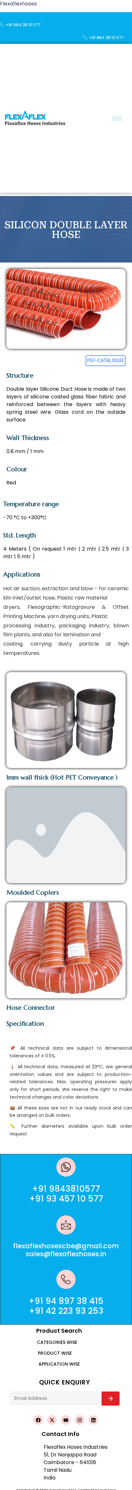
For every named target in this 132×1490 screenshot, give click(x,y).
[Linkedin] (93, 1420)
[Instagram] (79, 1420)
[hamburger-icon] (117, 118)
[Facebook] (38, 1420)
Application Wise (59, 1364)
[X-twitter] (52, 1420)
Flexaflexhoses (18, 3)
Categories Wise (57, 1342)
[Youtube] (65, 1420)
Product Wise (55, 1353)
